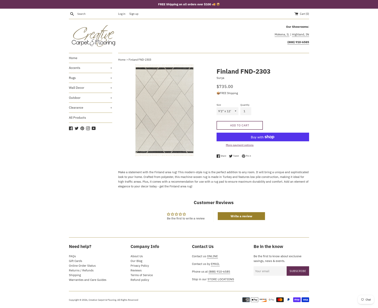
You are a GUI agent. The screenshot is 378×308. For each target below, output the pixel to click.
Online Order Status (82, 265)
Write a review (241, 216)
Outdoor (90, 98)
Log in (121, 14)
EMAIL (215, 264)
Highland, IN (300, 34)
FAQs (72, 256)
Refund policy (140, 280)
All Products (77, 117)
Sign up (133, 14)
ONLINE (212, 256)
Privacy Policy (140, 265)
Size (219, 104)
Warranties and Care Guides (87, 280)
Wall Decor (90, 88)
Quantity (244, 104)
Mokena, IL (282, 34)
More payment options (240, 145)
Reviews (136, 270)
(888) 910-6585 (219, 271)
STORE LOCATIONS (221, 279)
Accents (90, 68)
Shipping (75, 275)
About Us (137, 256)
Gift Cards (75, 261)
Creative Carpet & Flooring (102, 299)
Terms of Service (142, 275)
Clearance (90, 107)
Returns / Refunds (81, 270)
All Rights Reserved (127, 299)
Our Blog (136, 261)
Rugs (90, 78)
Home (73, 58)
